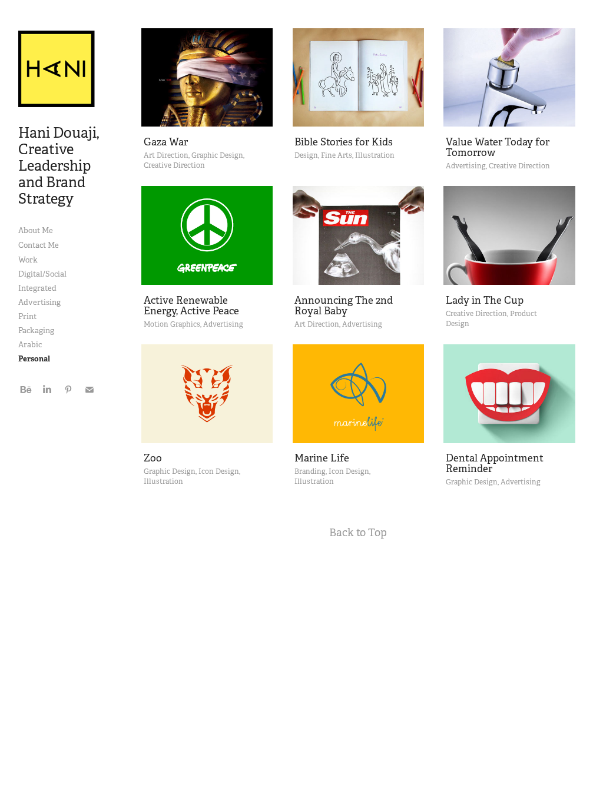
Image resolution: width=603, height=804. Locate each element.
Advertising (39, 302)
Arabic (30, 345)
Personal (34, 359)
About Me (35, 230)
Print (27, 316)
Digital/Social (42, 274)
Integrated (37, 288)
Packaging (36, 330)
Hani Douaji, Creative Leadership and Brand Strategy (60, 166)
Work (28, 260)
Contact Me (38, 245)
